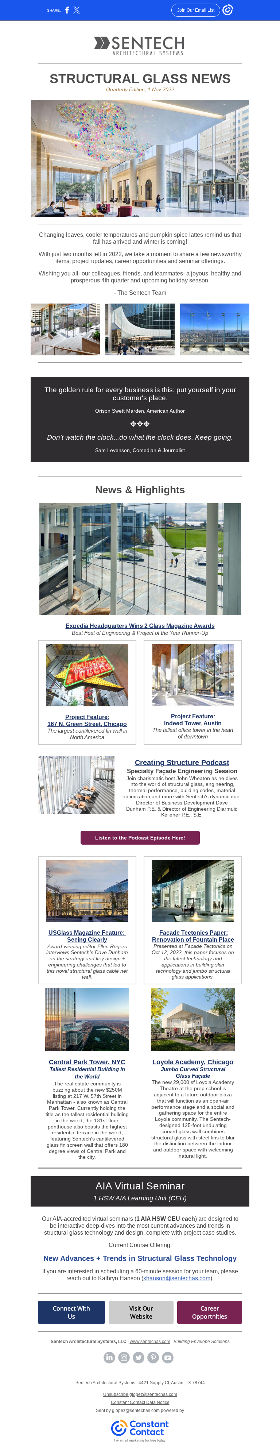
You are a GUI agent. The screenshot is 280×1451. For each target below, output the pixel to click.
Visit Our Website (141, 1312)
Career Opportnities (209, 1312)
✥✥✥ (140, 424)
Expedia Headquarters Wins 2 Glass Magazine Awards (140, 626)
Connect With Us (71, 1312)
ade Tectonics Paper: (199, 933)
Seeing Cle (82, 940)
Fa (162, 933)
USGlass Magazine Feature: (87, 933)
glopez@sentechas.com (136, 1410)
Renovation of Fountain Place (193, 940)
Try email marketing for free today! (140, 1440)
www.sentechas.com (150, 1341)
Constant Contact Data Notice (140, 1402)
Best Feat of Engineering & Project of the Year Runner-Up (140, 633)
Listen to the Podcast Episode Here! (140, 838)
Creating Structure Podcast (182, 763)
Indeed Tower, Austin (193, 723)
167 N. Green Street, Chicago (87, 724)
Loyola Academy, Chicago (192, 1062)
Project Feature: (87, 717)
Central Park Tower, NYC (87, 1062)
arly (102, 940)
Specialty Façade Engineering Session (182, 771)
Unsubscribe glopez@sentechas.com (140, 1394)
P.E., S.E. (192, 815)
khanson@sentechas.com (176, 1278)
